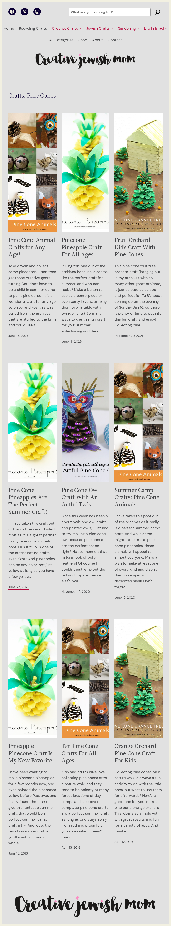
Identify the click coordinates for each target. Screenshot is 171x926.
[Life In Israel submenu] (166, 29)
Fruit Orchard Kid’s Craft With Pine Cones (134, 247)
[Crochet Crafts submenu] (80, 29)
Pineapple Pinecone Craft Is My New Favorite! (31, 753)
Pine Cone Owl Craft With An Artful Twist (80, 497)
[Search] (158, 12)
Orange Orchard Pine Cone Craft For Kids (135, 753)
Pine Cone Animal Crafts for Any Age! (31, 247)
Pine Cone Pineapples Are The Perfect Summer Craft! (27, 500)
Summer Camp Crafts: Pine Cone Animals (136, 497)
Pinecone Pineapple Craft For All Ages (82, 247)
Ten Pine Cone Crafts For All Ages (80, 753)
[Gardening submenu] (138, 29)
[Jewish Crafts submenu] (112, 29)
